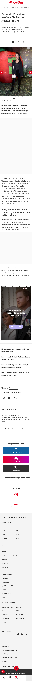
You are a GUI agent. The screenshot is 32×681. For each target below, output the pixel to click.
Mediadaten (19, 607)
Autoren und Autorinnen (8, 607)
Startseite (3, 7)
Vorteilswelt (5, 582)
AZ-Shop (18, 611)
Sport (17, 527)
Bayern (4, 534)
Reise (17, 538)
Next (30, 72)
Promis (8, 7)
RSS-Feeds (5, 567)
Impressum (5, 639)
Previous (1, 72)
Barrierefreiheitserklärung (9, 650)
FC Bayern (5, 538)
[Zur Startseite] (16, 4)
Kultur (17, 534)
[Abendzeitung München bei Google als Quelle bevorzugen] (23, 41)
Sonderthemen (20, 618)
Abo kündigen (6, 654)
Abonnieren (5, 614)
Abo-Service (5, 618)
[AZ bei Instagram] (22, 633)
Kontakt (4, 626)
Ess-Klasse (5, 578)
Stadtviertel (5, 530)
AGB (3, 642)
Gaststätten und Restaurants (12, 392)
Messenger (5, 563)
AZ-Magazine (20, 614)
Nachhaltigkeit (20, 542)
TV (17, 530)
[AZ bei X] (26, 633)
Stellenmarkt (19, 556)
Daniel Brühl (13, 388)
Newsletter (5, 559)
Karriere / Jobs (6, 611)
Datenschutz (5, 646)
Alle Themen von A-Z (8, 556)
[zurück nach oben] (16, 669)
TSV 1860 (4, 542)
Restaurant (20, 222)
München (4, 527)
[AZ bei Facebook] (18, 633)
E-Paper (4, 622)
